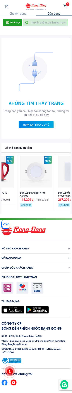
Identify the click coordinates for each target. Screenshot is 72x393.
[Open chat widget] (64, 384)
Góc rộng (26, 204)
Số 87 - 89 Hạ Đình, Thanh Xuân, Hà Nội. (21, 336)
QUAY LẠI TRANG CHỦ (36, 124)
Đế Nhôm (64, 204)
